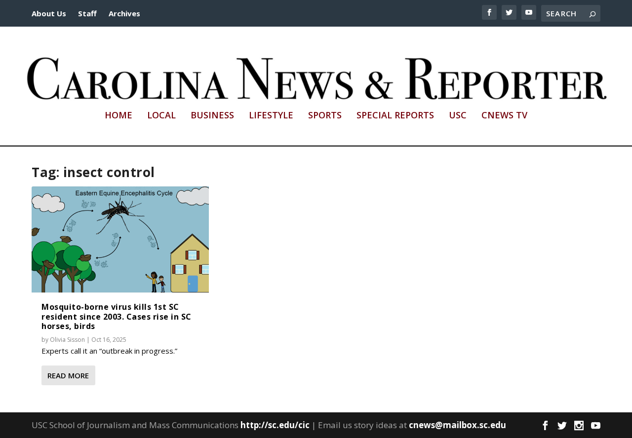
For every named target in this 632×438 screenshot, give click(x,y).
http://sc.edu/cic (275, 425)
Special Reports (395, 116)
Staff (87, 13)
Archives (124, 13)
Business (212, 116)
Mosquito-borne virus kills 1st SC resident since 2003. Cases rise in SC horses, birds (116, 316)
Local (161, 116)
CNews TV (504, 116)
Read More (68, 375)
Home (118, 116)
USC (458, 116)
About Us (49, 13)
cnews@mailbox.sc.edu (457, 425)
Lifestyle (271, 116)
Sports (325, 116)
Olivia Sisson (67, 339)
